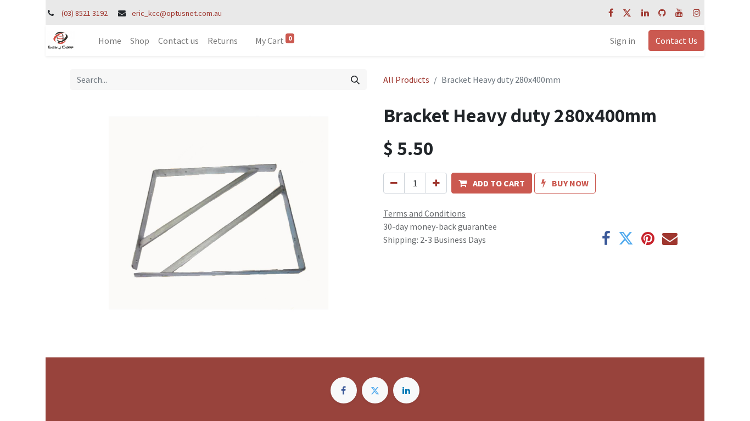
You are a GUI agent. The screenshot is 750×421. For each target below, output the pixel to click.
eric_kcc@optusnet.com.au (177, 13)
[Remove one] (394, 183)
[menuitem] (110, 41)
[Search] (355, 79)
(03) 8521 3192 (84, 13)
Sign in (622, 40)
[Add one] (436, 183)
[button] (491, 183)
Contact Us (676, 40)
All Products (406, 79)
